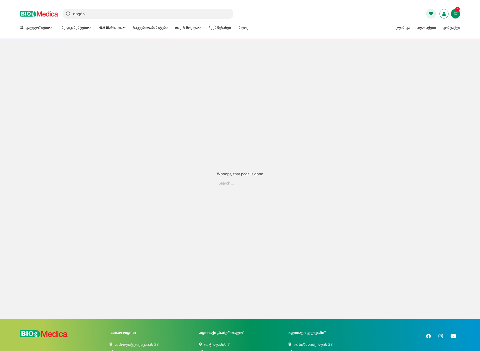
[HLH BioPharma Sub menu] (124, 27)
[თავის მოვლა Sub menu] (199, 27)
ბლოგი (244, 27)
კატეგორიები (37, 27)
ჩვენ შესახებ (219, 27)
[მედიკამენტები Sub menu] (89, 27)
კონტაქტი (451, 27)
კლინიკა (403, 27)
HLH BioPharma (110, 27)
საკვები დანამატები (150, 27)
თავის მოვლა (186, 27)
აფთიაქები (426, 27)
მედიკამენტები (75, 27)
